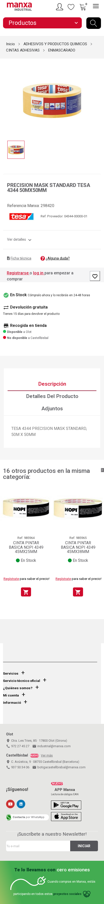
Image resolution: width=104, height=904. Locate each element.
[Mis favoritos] (71, 7)
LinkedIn (21, 804)
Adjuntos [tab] (52, 409)
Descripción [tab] (52, 384)
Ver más (47, 755)
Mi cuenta (11, 695)
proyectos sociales (67, 894)
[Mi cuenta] (60, 7)
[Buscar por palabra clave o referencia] (93, 23)
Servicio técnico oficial (21, 681)
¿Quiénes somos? (18, 688)
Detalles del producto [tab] (52, 396)
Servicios (10, 673)
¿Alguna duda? (58, 258)
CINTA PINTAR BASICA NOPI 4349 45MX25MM (26, 547)
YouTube (10, 804)
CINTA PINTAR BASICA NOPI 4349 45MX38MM (78, 547)
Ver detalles (20, 239)
